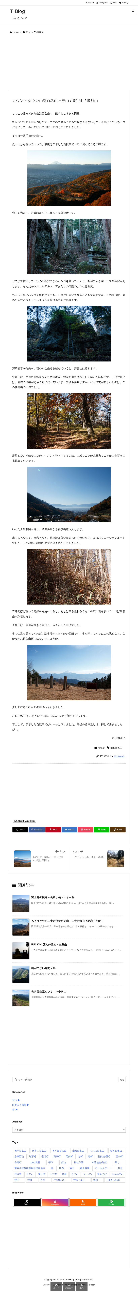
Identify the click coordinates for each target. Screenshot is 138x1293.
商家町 (57, 1156)
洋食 (29, 1179)
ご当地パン (59, 1179)
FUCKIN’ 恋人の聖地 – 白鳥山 (49, 944)
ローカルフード (103, 1168)
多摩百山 (19, 1156)
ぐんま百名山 (97, 1150)
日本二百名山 (39, 1150)
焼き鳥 (18, 1174)
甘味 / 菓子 (79, 1179)
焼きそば (102, 1174)
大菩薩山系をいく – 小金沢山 (48, 991)
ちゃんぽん (117, 1174)
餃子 (16, 1179)
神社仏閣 (78, 1162)
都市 (50, 1162)
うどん (74, 1174)
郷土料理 (84, 1168)
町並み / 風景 (19, 1104)
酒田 (72, 1168)
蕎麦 (64, 1174)
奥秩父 (40, 32)
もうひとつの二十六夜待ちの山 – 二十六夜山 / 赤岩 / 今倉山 (67, 920)
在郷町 (18, 1162)
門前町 (69, 1156)
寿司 (119, 1168)
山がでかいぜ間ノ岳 (43, 968)
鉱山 (63, 1162)
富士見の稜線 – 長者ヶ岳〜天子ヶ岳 (52, 897)
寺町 (80, 1156)
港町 (90, 1156)
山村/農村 (35, 1162)
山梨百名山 (116, 747)
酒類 (95, 1179)
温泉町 (119, 1156)
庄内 (61, 1168)
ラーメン (87, 1174)
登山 (28, 32)
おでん (29, 1174)
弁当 (42, 1179)
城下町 (32, 1156)
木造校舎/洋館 (99, 1162)
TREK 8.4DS (113, 1179)
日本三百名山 (59, 1150)
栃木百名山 (116, 1150)
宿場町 (44, 1156)
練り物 (41, 1174)
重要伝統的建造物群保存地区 (29, 1168)
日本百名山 (20, 1150)
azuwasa (119, 756)
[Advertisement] (69, 62)
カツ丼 (53, 1174)
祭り (117, 1162)
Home (15, 32)
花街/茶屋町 (104, 1156)
